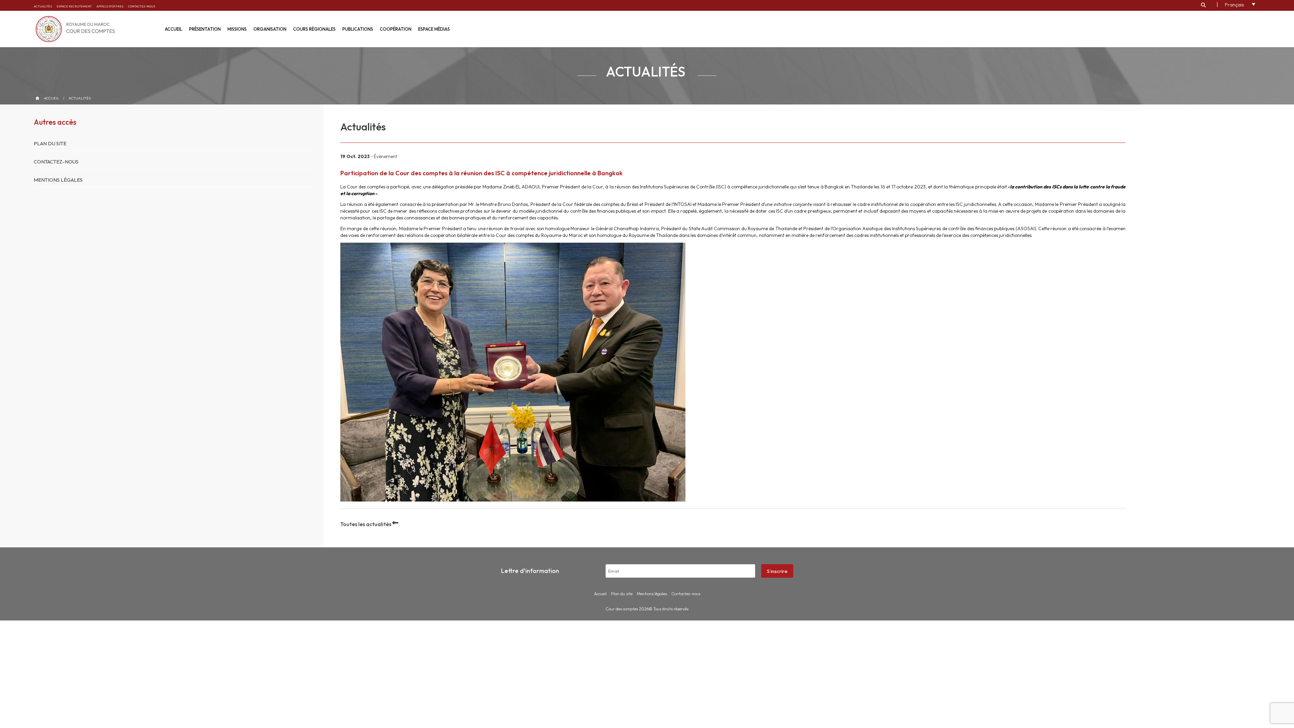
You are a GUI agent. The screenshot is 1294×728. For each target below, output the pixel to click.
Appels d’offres (109, 6)
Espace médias (434, 29)
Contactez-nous (141, 6)
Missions (237, 29)
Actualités (43, 6)
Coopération (395, 29)
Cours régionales (314, 29)
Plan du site (50, 143)
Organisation (269, 29)
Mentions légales (58, 180)
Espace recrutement (74, 6)
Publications (357, 29)
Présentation (205, 29)
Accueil (173, 29)
